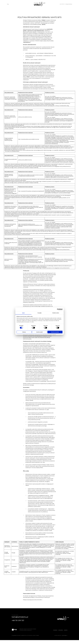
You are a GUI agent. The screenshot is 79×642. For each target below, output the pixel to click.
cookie (37, 635)
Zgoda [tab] (23, 312)
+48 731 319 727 (18, 620)
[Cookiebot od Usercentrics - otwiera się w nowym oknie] (58, 309)
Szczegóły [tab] (39, 312)
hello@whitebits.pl (20, 617)
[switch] (33, 328)
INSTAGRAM (60, 630)
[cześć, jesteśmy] (39, 5)
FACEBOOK (55, 630)
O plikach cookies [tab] (55, 312)
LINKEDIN (65, 630)
